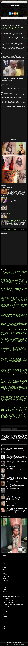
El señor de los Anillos (12, 321)
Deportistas (3, 312)
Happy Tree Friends (18, 339)
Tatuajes (8, 411)
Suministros (5, 406)
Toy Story (14, 416)
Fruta (7, 333)
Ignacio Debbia (10, 345)
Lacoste (26, 356)
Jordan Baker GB (3, 352)
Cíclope (17, 300)
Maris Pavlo (20, 367)
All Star (13, 275)
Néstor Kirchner (25, 375)
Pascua (21, 382)
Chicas (7, 299)
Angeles (25, 276)
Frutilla (9, 333)
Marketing (2, 368)
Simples (8, 401)
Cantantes (5, 294)
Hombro (2, 343)
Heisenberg (15, 340)
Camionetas (10, 292)
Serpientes (13, 400)
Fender (6, 327)
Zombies (19, 424)
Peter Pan (9, 386)
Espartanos (13, 324)
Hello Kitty (21, 340)
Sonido (15, 402)
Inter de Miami (4, 348)
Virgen (6, 421)
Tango (9, 407)
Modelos (20, 372)
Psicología (24, 390)
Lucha (26, 361)
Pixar (15, 388)
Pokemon (8, 389)
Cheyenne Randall (19, 298)
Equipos (5, 323)
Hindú (18, 341)
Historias (2, 342)
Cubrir (1, 308)
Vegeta (11, 419)
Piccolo (19, 386)
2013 (5, 271)
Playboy (26, 388)
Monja (24, 372)
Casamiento (8, 296)
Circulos (10, 301)
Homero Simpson (11, 343)
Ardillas (18, 279)
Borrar (9, 289)
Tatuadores (20, 409)
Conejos (2, 305)
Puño (8, 391)
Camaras (2, 292)
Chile (18, 299)
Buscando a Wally (24, 290)
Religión (5, 22)
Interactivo (8, 348)
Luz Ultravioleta (13, 362)
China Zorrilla (21, 299)
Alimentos (10, 275)
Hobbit (5, 342)
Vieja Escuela (10, 420)
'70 (1, 271)
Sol (8, 402)
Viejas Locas (14, 420)
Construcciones (9, 305)
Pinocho (16, 387)
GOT (16, 337)
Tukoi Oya (10, 417)
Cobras (2, 302)
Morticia (12, 373)
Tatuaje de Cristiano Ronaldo (8, 602)
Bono (4, 289)
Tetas (19, 413)
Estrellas (12, 325)
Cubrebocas (25, 307)
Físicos (24, 327)
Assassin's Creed (3, 281)
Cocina (6, 302)
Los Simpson (17, 361)
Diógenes (20, 314)
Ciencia (22, 300)
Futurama (19, 333)
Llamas (25, 359)
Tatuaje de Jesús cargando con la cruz (10, 594)
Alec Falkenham (10, 274)
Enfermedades (23, 322)
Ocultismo (9, 379)
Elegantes (2, 322)
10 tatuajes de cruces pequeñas (8, 598)
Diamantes (25, 313)
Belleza (13, 285)
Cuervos (21, 308)
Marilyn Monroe (3, 367)
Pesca (6, 386)
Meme (1, 370)
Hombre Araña (20, 342)
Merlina (4, 370)
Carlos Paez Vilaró (4, 295)
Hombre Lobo (25, 342)
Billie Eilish (4, 287)
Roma (26, 396)
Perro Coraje (17, 385)
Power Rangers (3, 390)
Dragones (4, 317)
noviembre (5, 576)
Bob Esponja (12, 288)
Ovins (9, 380)
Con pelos (25, 304)
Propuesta (21, 390)
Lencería (15, 357)
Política (13, 389)
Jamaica (17, 349)
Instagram (6, 347)
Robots (10, 396)
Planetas (19, 388)
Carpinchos (12, 295)
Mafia (15, 363)
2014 (7, 271)
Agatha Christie (8, 273)
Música (14, 374)
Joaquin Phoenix (16, 351)
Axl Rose (17, 282)
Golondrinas (11, 337)
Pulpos (2, 391)
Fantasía (10, 326)
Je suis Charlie (17, 350)
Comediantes (13, 304)
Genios (11, 335)
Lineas (9, 359)
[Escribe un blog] (3, 185)
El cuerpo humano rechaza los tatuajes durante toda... (13, 604)
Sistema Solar (14, 401)
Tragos (17, 416)
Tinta (6, 415)
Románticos (2, 397)
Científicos (25, 300)
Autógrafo (22, 281)
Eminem (11, 322)
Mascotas (25, 368)
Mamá (24, 363)
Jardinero (2, 350)
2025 (3, 560)
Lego (13, 357)
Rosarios (10, 397)
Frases (7, 332)
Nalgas (2, 375)
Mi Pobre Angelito (21, 370)
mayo (4, 587)
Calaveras (19, 291)
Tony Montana (23, 415)
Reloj (21, 394)
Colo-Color (3, 304)
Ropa (5, 397)
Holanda (8, 342)
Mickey (11, 371)
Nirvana (4, 378)
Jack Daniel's (7, 349)
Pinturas (21, 387)
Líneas (11, 359)
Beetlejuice (7, 285)
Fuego (14, 333)
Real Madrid (12, 392)
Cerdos (13, 297)
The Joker (13, 414)
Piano (17, 386)
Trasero (20, 416)
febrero (4, 614)
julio (4, 584)
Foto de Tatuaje (22, 329)
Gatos (23, 334)
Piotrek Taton (25, 387)
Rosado (7, 397)
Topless (26, 415)
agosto (4, 582)
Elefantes (25, 321)
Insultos (14, 347)
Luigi (4, 362)
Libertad (23, 358)
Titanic (14, 415)
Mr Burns (15, 373)
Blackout (18, 287)
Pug (26, 390)
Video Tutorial (25, 419)
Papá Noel (20, 381)
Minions (2, 372)
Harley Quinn (23, 339)
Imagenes (17, 345)
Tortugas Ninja (9, 416)
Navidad (19, 375)
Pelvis (5, 385)
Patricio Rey (24, 382)
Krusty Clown (25, 353)
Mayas (17, 369)
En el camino (15, 322)
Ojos (13, 379)
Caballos (7, 291)
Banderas (20, 283)
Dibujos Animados (8, 314)
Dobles (7, 316)
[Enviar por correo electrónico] (2, 185)
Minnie (4, 372)
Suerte (20, 405)
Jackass (15, 349)
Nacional (24, 374)
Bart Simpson (11, 284)
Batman (25, 284)
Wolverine (15, 423)
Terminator (13, 413)
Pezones (14, 386)
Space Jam (19, 402)
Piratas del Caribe (6, 388)
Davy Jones (24, 309)
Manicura (8, 364)
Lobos (3, 360)
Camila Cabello (6, 292)
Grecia (24, 337)
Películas (22, 383)
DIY (25, 315)
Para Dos (23, 381)
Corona (19, 305)
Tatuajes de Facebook (15, 410)
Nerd (21, 375)
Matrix (10, 369)
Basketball (19, 284)
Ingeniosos (12, 346)
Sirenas (11, 401)
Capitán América (17, 293)
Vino (26, 420)
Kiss (18, 353)
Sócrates (2, 402)
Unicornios (25, 417)
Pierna (26, 386)
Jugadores (23, 352)
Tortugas (4, 416)
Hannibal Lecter (12, 339)
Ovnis (11, 380)
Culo (26, 308)
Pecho (18, 383)
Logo (5, 360)
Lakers (5, 357)
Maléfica (21, 363)
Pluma (5, 389)
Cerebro (16, 297)
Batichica (22, 284)
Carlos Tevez (9, 295)
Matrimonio (7, 369)
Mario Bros (11, 367)
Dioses (26, 314)
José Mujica (8, 352)
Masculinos (3, 369)
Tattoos (12, 409)
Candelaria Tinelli (24, 292)
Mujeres (2, 374)
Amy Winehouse (25, 275)
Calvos (26, 291)
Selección (18, 399)
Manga (5, 364)
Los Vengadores (23, 361)
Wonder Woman (19, 423)
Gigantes (22, 335)
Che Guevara (7, 298)
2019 (14, 271)
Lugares (2, 362)
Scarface (13, 399)
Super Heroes (15, 406)
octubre (4, 578)
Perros (21, 385)
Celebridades (4, 297)
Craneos (10, 306)
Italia (1, 349)
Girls (1, 337)
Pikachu (3, 387)
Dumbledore (11, 317)
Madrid (4, 363)
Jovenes (12, 352)
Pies (1, 387)
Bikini (1, 287)
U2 (20, 417)
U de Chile (18, 417)
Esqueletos (17, 324)
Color (9, 304)
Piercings (22, 386)
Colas (20, 302)
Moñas (10, 373)
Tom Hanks (18, 415)
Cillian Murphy (5, 301)
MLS (12, 372)
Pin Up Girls (7, 387)
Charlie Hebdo (3, 298)
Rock (12, 396)
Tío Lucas (9, 415)
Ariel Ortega (25, 279)
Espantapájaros (6, 324)
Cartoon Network (4, 296)
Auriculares (18, 281)
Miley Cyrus (17, 371)
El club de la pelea (13, 318)
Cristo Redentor (18, 307)
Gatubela (26, 334)
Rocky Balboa (16, 396)
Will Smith (7, 423)
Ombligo (21, 379)
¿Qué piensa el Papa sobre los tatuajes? (11, 25)
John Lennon (21, 351)
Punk (6, 391)
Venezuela (14, 419)
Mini (26, 371)
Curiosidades (9, 309)
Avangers (4, 282)
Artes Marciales (18, 280)
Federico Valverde (16, 326)
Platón (22, 388)
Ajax (18, 273)
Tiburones (25, 414)
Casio (13, 296)
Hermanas (2, 341)
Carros (20, 295)
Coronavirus (22, 305)
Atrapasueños (14, 281)
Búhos (20, 290)
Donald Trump (17, 316)
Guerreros (6, 338)
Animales (7, 278)
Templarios (5, 413)
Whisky (4, 423)
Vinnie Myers (24, 420)
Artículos (23, 280)
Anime (10, 278)
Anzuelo (4, 279)
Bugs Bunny (17, 290)
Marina (8, 367)
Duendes (7, 317)
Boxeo (11, 289)
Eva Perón (19, 325)
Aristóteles (2, 280)
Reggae (15, 394)
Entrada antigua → (23, 229)
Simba (26, 400)
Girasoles (26, 335)
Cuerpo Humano (16, 308)
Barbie (26, 283)
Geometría (13, 335)
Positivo (26, 389)
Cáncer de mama (18, 292)
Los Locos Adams (22, 360)
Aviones (13, 282)
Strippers (17, 405)
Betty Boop (25, 285)
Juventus (5, 353)
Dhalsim (23, 312)
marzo (4, 591)
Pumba (4, 391)
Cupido (6, 309)
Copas (12, 305)
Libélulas (20, 358)
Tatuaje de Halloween (10, 468)
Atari (10, 281)
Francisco (19, 21)
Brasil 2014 (20, 289)
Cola (15, 302)
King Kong (15, 353)
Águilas (14, 273)
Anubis (2, 279)
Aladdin (24, 273)
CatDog (22, 296)
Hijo (13, 341)
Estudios (15, 325)
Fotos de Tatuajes (14, 5)
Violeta (2, 421)
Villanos (19, 420)
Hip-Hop (20, 341)
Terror (16, 413)
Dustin (14, 317)
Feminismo (2, 327)
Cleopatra (24, 301)
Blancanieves (21, 287)
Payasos (8, 383)
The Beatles (6, 414)
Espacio (22, 323)
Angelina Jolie (3, 278)
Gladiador (3, 337)
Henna (24, 340)
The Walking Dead (18, 414)
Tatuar (9, 412)
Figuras (14, 327)
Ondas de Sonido (25, 379)
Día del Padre (10, 313)
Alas (26, 273)
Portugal (23, 389)
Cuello (4, 308)
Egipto (4, 318)
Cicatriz (15, 300)
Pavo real (5, 383)
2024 (19, 271)
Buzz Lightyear (3, 291)
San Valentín (22, 398)
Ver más (9, 195)
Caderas (16, 291)
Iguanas (13, 345)
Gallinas (6, 334)
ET (17, 325)
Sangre (26, 398)
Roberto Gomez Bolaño (4, 396)
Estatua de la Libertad (4, 325)
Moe (22, 372)
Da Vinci (13, 309)
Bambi (12, 283)
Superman (20, 406)
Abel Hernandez (11, 272)
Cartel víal (25, 295)
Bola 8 (24, 288)
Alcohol (7, 274)
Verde (22, 419)
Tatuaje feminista (6, 609)
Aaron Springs (3, 272)
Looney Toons (12, 360)
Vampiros (2, 419)
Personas (2, 386)
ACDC (21, 272)
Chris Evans (5, 300)
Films (17, 327)
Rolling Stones (23, 396)
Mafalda (12, 363)
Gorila (15, 337)
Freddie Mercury (12, 332)
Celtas (11, 297)
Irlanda (18, 348)
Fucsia (12, 333)
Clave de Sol (16, 301)
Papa (2, 22)
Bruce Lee (6, 290)
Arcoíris (15, 279)
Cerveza (21, 297)
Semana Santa (22, 399)
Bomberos (2, 289)
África (5, 273)
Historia (26, 341)
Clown (26, 301)
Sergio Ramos (6, 400)
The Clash (9, 414)
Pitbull (13, 388)
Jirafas (9, 351)
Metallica (11, 370)
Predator (6, 390)
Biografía (7, 287)
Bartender (15, 284)
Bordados (7, 289)
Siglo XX (19, 400)
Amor (21, 275)
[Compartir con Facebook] (5, 185)
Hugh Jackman (23, 343)
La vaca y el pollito (19, 356)
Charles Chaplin (25, 297)
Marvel (12, 368)
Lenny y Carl (23, 357)
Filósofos (19, 327)
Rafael (15, 391)
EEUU (1, 318)
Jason (7, 350)
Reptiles (26, 394)
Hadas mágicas (24, 338)
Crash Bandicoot (13, 306)
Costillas (2, 306)
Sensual (2, 400)
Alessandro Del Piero (16, 274)
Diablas (20, 313)
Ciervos (2, 301)
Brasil (17, 289)
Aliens (7, 275)
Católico (5, 21)
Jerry (24, 350)
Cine (8, 301)
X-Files (3, 424)
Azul (22, 282)
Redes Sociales (9, 394)
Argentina (21, 279)
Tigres (2, 415)
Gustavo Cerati (19, 338)
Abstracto (15, 272)
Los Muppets (5, 361)
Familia (7, 326)
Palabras (5, 381)
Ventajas (19, 419)
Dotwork (20, 316)
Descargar (6, 312)
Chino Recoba (25, 299)
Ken (8, 353)
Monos (26, 372)
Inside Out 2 (2, 347)
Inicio (3, 21)
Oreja (2, 380)
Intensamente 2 (25, 347)
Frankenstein (3, 332)
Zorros (22, 424)
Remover (23, 394)
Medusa (23, 369)
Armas (5, 280)
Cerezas (18, 297)
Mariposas (15, 367)
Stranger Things (8, 405)
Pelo (24, 383)
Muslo (17, 374)
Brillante (3, 290)
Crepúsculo (19, 306)
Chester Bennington (12, 298)
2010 (3, 271)
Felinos (21, 326)
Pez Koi (12, 386)
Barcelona (5, 284)
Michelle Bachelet (6, 371)
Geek (5, 335)
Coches (4, 302)
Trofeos (5, 417)
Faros (13, 326)
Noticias (23, 21)
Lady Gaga (2, 357)
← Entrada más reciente (5, 229)
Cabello (10, 291)
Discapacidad (2, 315)
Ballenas (9, 283)
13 (2, 271)
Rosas (12, 397)
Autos (2, 282)
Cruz (21, 307)
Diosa (24, 314)
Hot (18, 343)
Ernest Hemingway (11, 323)
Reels (12, 394)
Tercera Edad (9, 413)
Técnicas (17, 412)
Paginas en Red (9, 644)
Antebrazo (17, 278)
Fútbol (17, 333)
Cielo (19, 300)
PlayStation (2, 389)
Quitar (13, 391)
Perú (5, 386)
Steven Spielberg (3, 405)
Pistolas (10, 388)
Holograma (15, 342)
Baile (7, 283)
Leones (2, 358)
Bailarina (4, 283)
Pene (7, 385)
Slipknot (26, 401)
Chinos (2, 300)
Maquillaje (25, 364)
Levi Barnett (16, 358)
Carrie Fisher (17, 295)
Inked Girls (22, 346)
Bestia (23, 285)
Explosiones (23, 325)
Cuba (23, 307)
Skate (18, 401)
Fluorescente (7, 329)
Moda (17, 372)
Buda (14, 290)
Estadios (20, 324)
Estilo (9, 325)
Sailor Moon (25, 397)
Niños (2, 378)
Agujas (17, 273)
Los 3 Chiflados (17, 360)
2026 (21, 271)
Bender (15, 285)
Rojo (19, 396)
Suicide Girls (23, 405)
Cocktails (9, 302)
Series (10, 400)
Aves (11, 282)
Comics (16, 304)
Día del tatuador (15, 313)
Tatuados (25, 409)
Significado (23, 400)
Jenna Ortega (22, 350)
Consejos (5, 305)
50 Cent (26, 271)
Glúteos (6, 337)
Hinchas (16, 341)
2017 (12, 271)
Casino (12, 296)
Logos (7, 360)
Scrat (15, 399)
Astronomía (7, 281)
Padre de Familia (24, 380)
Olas (15, 379)
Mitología (9, 372)
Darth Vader (20, 309)
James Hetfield (21, 349)
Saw (11, 399)
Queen (10, 391)
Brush (12, 290)
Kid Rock (13, 353)
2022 (16, 271)
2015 (9, 271)
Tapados (15, 407)
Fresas (2, 333)
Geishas (8, 335)
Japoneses (25, 349)
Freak (9, 332)
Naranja (10, 375)
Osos (4, 380)
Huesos (20, 343)
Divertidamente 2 (22, 315)
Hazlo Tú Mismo (7, 340)
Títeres (16, 415)
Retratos (2, 395)
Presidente (10, 390)
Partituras (17, 382)
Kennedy (10, 353)
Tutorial (13, 417)
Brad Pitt (14, 289)
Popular (3, 428)
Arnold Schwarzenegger (10, 280)
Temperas (2, 413)
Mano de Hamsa (13, 364)
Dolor (10, 316)
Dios (22, 314)
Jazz (9, 350)
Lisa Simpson (18, 359)
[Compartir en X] (4, 185)
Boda (21, 288)
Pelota (26, 383)
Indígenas (24, 345)
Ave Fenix (8, 282)
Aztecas (20, 282)
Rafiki (17, 391)
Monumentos (7, 373)
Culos (1, 309)
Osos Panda (6, 380)
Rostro (15, 397)
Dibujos (2, 314)
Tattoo (25, 407)
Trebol (26, 416)
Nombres (7, 378)
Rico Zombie (12, 395)
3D (24, 271)
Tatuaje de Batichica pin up (8, 600)
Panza (14, 381)
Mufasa (21, 373)
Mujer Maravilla (24, 373)
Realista (2, 394)
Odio (11, 379)
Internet (12, 348)
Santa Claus (2, 399)
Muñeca (8, 374)
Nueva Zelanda (25, 378)
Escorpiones (16, 323)
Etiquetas (8, 428)
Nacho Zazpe (20, 374)
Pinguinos (11, 387)
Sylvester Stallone (24, 406)
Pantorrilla (11, 381)
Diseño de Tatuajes (10, 315)
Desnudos (19, 312)
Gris (1, 338)
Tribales (2, 417)
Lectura (11, 357)
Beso (21, 285)
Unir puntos (2, 418)
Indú (6, 346)
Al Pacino (21, 273)
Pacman (18, 380)
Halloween (8, 339)
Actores (23, 272)
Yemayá (8, 424)
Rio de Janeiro (20, 395)
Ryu (19, 397)
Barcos (8, 284)
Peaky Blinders (12, 383)
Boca (20, 288)
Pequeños (13, 385)
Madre (21, 362)
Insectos (25, 346)
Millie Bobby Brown (22, 371)
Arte (15, 280)
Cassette (16, 296)
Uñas (9, 418)
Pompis (16, 389)
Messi (6, 370)
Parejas (14, 382)
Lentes (26, 357)
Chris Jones (9, 300)
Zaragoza (16, 424)
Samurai (18, 398)
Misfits (7, 372)
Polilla (11, 389)
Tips (11, 415)
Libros (26, 358)
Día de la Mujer (5, 313)
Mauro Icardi (14, 369)
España (10, 324)
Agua (12, 273)
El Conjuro (18, 318)
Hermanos (5, 341)
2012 (3, 628)
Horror (16, 343)
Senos (26, 399)
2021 (3, 567)
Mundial (5, 374)
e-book (16, 317)
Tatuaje (3, 411)
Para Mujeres (7, 382)
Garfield (21, 334)
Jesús (3, 351)
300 (23, 271)
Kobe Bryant (21, 353)
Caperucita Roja (10, 293)
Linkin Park (14, 359)
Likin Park (2, 359)
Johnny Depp (25, 351)
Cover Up (5, 306)
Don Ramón (13, 316)
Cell (9, 297)
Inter (1, 348)
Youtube (13, 424)
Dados (16, 309)
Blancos (5, 288)
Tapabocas (12, 407)
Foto (16, 329)
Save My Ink (8, 399)
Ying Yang (10, 424)
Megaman (25, 369)
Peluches (2, 385)
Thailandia (24, 413)
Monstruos (2, 373)
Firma (21, 327)
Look (9, 360)
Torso (2, 416)
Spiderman (23, 402)
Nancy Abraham (6, 375)
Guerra (3, 338)
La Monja (4, 356)
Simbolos (2, 401)
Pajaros (2, 381)
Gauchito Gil (2, 335)
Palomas (8, 381)
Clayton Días (20, 301)
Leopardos (5, 358)
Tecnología (22, 412)
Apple (7, 279)
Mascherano (22, 368)
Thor (22, 414)
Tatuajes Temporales (4, 412)
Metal (9, 370)
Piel (20, 386)
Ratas (23, 391)
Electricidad (22, 321)
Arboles (12, 279)
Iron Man (25, 348)
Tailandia (2, 407)
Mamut (26, 363)
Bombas (26, 288)
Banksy (24, 283)
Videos (8, 22)
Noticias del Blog (17, 378)
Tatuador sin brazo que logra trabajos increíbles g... (12, 596)
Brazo (23, 289)
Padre (21, 380)
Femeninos (25, 326)
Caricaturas (25, 293)
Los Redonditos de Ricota (11, 361)
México (17, 370)
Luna (10, 362)
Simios (5, 401)
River (26, 395)
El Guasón (7, 319)
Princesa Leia (14, 390)
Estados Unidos (24, 324)
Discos (5, 315)
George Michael (18, 335)
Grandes (21, 337)
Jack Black (3, 349)
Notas (9, 378)
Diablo (22, 313)
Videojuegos (3, 420)
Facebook (4, 326)
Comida (19, 304)
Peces (16, 383)
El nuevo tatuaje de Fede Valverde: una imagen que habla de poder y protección (16, 221)
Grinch (26, 337)
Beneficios (18, 285)
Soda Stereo (5, 402)
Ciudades (13, 301)
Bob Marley (17, 288)
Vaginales (20, 418)
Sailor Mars (22, 397)
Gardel (19, 334)
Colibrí (25, 302)
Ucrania (22, 417)
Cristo (14, 307)
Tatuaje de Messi (5, 516)
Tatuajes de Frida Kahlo (7, 608)
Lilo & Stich (5, 359)
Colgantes (22, 302)
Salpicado (2, 398)
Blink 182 (8, 288)
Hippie (23, 341)
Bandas (17, 283)
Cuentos (6, 308)
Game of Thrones (10, 334)
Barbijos (2, 284)
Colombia (6, 304)
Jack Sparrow (12, 349)
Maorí (20, 364)
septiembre (5, 580)
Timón (4, 415)
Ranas (19, 391)
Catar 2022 (19, 296)
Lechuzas (7, 357)
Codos (13, 302)
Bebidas (4, 285)
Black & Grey (14, 287)
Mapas (22, 364)
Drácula (23, 316)
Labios (24, 356)
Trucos (8, 417)
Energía (19, 322)
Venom (17, 419)
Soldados (10, 402)
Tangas (7, 407)
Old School (18, 379)
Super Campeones (9, 406)
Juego (14, 352)
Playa (24, 388)
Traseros (23, 416)
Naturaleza (16, 375)
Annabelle (13, 278)
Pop (18, 389)
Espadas (25, 323)
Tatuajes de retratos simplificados (12, 488)
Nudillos (21, 378)
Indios (4, 346)
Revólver (5, 395)
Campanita (14, 292)
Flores (3, 329)
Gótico (18, 337)
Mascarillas (18, 368)
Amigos (18, 275)
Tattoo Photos (5, 409)
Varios (9, 419)
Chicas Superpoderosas (13, 299)
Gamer (14, 334)
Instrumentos (10, 347)
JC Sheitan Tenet (12, 350)
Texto (21, 413)
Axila (15, 282)
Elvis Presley (8, 322)
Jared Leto (5, 350)
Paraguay (11, 382)
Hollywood (11, 342)
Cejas (1, 297)
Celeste (7, 297)
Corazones (16, 305)
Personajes (25, 385)
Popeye (20, 389)
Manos (17, 364)
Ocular (6, 379)
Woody (23, 423)
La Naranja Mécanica (9, 356)
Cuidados (23, 308)
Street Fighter (13, 405)
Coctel (11, 302)
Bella (10, 285)
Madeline (18, 362)
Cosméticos (25, 305)
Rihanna (16, 395)
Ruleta (17, 397)
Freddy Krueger (18, 332)
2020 (3, 569)
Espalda (2, 324)
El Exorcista (22, 318)
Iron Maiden (22, 348)
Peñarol (9, 385)
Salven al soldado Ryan (13, 398)
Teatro (15, 412)
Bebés (2, 285)
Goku (9, 337)
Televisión (25, 412)
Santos (5, 399)
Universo (6, 418)
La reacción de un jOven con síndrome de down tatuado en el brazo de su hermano (15, 205)
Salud (5, 398)
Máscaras (14, 368)
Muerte (18, 373)
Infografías (8, 346)
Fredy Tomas (23, 332)
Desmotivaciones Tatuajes (13, 312)
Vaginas (24, 418)
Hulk (4, 345)
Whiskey (2, 423)
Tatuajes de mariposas (10, 455)
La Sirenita (14, 356)
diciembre (5, 574)
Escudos (19, 323)
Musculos (11, 374)
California (23, 291)
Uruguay (11, 418)
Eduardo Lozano (20, 317)
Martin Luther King (7, 368)
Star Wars (5, 403)
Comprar (22, 304)
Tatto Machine (20, 407)
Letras (8, 358)
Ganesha (16, 334)
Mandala (2, 364)
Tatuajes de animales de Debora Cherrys (10, 611)
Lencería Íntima (19, 357)
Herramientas (9, 341)
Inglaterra (16, 346)
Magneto (18, 363)
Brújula (10, 290)
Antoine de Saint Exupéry (23, 278)
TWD (15, 417)
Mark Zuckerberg (24, 367)
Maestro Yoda (8, 363)
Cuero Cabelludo (11, 308)
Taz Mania (12, 412)
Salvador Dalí (8, 398)
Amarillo (16, 275)
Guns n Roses (14, 338)
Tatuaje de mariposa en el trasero (12, 501)
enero (4, 616)
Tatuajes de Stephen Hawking (8, 606)
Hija (12, 341)
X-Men (5, 424)
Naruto (13, 375)
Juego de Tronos (18, 352)
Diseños (15, 315)
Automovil (25, 281)
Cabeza (12, 291)
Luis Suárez (7, 362)
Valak (26, 418)
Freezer (26, 332)
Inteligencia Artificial (19, 347)
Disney (18, 315)
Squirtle (26, 402)
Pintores (18, 387)
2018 (3, 573)
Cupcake (4, 309)
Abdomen (7, 272)
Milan (13, 371)
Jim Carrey (6, 351)
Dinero (13, 314)
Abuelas (19, 272)
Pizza (17, 388)
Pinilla (14, 387)
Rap (21, 391)
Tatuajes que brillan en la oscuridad (13, 197)
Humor (6, 345)
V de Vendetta (16, 418)
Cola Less (17, 302)
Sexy (16, 400)
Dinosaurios (16, 314)
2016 (10, 271)
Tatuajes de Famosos (23, 410)
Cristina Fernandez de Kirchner (8, 307)
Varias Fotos (6, 419)
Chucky (12, 300)
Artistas (26, 280)
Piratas (2, 388)
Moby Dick (14, 372)
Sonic (13, 402)
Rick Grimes (8, 395)
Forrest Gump (12, 329)
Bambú (15, 283)
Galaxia (22, 333)
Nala (26, 374)
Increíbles (21, 345)
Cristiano (9, 21)
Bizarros (10, 287)
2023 (18, 271)
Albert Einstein (3, 274)
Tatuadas (16, 409)
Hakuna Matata (3, 339)
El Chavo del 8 (7, 318)
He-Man (12, 340)
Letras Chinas (12, 358)
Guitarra (10, 338)
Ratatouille (25, 391)
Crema (17, 306)
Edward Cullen (25, 317)
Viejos (17, 420)
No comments (10, 28)
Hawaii (4, 340)
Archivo (14, 428)
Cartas (22, 295)
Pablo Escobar (15, 380)
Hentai (26, 340)
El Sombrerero (18, 321)
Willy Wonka (11, 423)
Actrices (26, 272)
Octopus (4, 379)
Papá (18, 381)
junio (4, 585)
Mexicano (14, 370)
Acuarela (2, 273)
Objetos (2, 379)
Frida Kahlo (4, 333)
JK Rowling (11, 351)
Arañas (9, 279)
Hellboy (18, 340)
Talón (4, 407)
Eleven (5, 322)
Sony (16, 402)
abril (4, 589)
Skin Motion (21, 401)
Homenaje (6, 343)
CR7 (7, 306)
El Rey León (6, 321)
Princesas (18, 390)
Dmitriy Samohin (3, 316)
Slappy (24, 401)
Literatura (21, 359)
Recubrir (5, 394)
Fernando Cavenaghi (10, 327)
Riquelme (24, 395)
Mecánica (19, 369)
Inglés (19, 346)
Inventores (15, 348)
